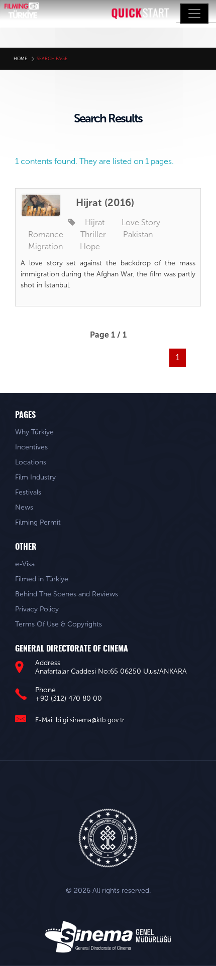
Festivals (28, 492)
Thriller (93, 234)
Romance (45, 234)
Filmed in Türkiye (41, 579)
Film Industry (35, 477)
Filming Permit (38, 522)
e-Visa (25, 564)
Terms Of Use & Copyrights (58, 624)
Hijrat (94, 222)
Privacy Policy (37, 609)
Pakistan (138, 234)
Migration (45, 246)
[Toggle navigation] (194, 14)
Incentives (31, 447)
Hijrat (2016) (105, 203)
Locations (30, 462)
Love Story (141, 222)
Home (20, 58)
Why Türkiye (34, 432)
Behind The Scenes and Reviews (66, 594)
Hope (90, 246)
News (24, 507)
